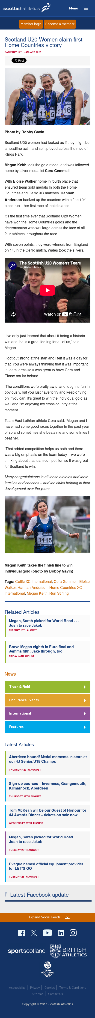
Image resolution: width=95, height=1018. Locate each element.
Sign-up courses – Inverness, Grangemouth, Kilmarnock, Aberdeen (47, 785)
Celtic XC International (33, 581)
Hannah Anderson (33, 587)
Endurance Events (24, 700)
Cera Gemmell (65, 581)
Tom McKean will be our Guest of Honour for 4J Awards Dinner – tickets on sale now (47, 812)
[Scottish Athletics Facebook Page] (22, 932)
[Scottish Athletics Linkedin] (61, 932)
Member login (31, 24)
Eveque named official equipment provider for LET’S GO (46, 866)
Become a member (59, 24)
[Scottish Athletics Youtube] (48, 932)
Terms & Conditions (72, 988)
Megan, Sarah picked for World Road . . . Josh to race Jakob (44, 623)
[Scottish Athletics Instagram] (73, 932)
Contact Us (55, 994)
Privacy (35, 988)
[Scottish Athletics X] (34, 932)
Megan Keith (37, 593)
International (20, 713)
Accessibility (17, 988)
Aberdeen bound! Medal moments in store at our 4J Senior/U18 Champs (48, 759)
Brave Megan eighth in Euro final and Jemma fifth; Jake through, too (41, 649)
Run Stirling (59, 593)
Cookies (50, 988)
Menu (84, 8)
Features (16, 727)
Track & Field (19, 687)
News (10, 673)
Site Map (37, 994)
